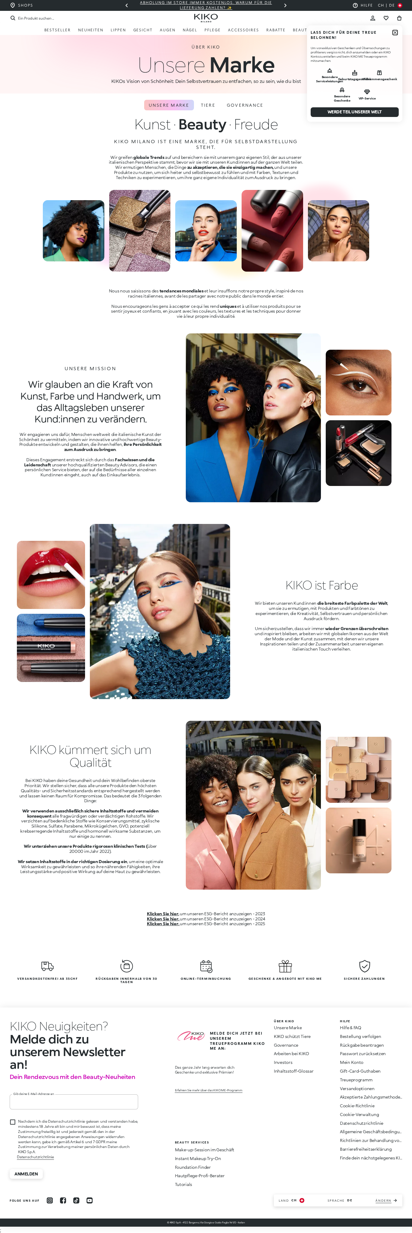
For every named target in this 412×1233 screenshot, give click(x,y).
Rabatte (276, 30)
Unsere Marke (288, 1027)
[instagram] (50, 1200)
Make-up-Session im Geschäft (204, 1149)
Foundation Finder (193, 1167)
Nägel (190, 30)
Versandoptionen (357, 1088)
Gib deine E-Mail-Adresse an (33, 1094)
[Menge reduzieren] (285, 5)
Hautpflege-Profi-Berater (200, 1175)
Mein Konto (351, 1062)
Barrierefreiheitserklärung (366, 1149)
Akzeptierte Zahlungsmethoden (371, 1096)
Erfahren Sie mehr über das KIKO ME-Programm (208, 1090)
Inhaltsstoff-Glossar (293, 1071)
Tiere (208, 105)
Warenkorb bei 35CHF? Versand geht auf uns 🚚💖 (210, 5)
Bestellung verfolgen (360, 1036)
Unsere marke (169, 105)
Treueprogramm (356, 1079)
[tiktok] (76, 1200)
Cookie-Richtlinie (357, 1105)
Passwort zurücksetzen (363, 1053)
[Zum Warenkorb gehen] (399, 18)
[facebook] (63, 1200)
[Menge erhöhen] (127, 5)
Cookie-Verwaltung (359, 1114)
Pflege (212, 30)
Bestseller (57, 30)
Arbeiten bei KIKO (291, 1053)
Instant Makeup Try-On (198, 1158)
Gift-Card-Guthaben (360, 1071)
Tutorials (183, 1184)
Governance (245, 105)
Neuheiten (90, 30)
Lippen (118, 30)
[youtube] (90, 1200)
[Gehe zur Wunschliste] (386, 18)
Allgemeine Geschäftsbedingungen (375, 1131)
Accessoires (243, 30)
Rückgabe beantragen (362, 1045)
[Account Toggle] (373, 18)
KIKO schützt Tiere (292, 1036)
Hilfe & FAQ (350, 1027)
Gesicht (143, 30)
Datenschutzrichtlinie (35, 1157)
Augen (168, 30)
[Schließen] (395, 32)
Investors (283, 1062)
